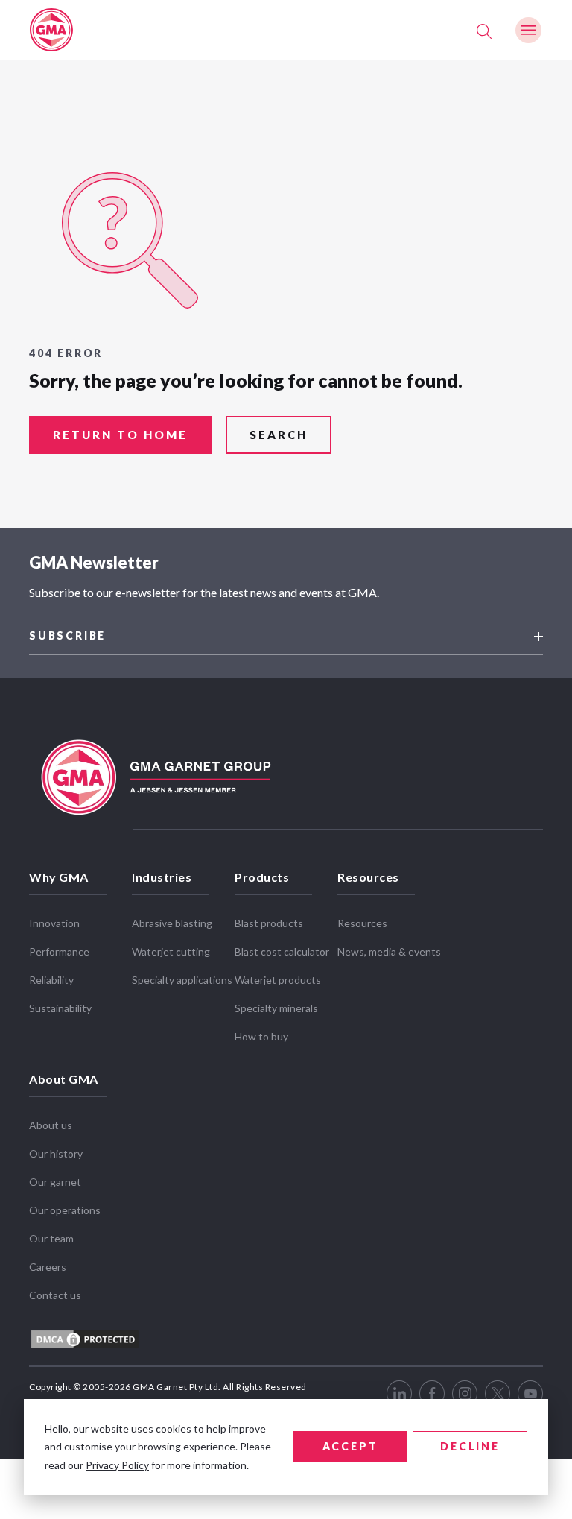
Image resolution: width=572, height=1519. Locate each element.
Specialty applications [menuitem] (182, 979)
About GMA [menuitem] (63, 1079)
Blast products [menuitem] (269, 923)
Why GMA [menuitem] (59, 877)
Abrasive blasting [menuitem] (172, 923)
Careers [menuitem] (47, 1266)
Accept (350, 1446)
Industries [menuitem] (161, 877)
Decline (470, 1446)
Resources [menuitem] (368, 877)
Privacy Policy (117, 1465)
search (279, 434)
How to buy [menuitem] (261, 1036)
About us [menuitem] (50, 1125)
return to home (120, 434)
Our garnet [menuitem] (55, 1181)
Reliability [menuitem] (51, 979)
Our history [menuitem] (56, 1153)
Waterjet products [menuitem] (278, 979)
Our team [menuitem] (51, 1238)
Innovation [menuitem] (54, 923)
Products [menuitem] (262, 877)
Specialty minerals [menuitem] (276, 1008)
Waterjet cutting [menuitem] (171, 951)
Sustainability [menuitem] (60, 1008)
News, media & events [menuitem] (389, 951)
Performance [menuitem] (59, 951)
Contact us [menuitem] (55, 1295)
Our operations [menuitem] (65, 1210)
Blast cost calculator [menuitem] (282, 951)
